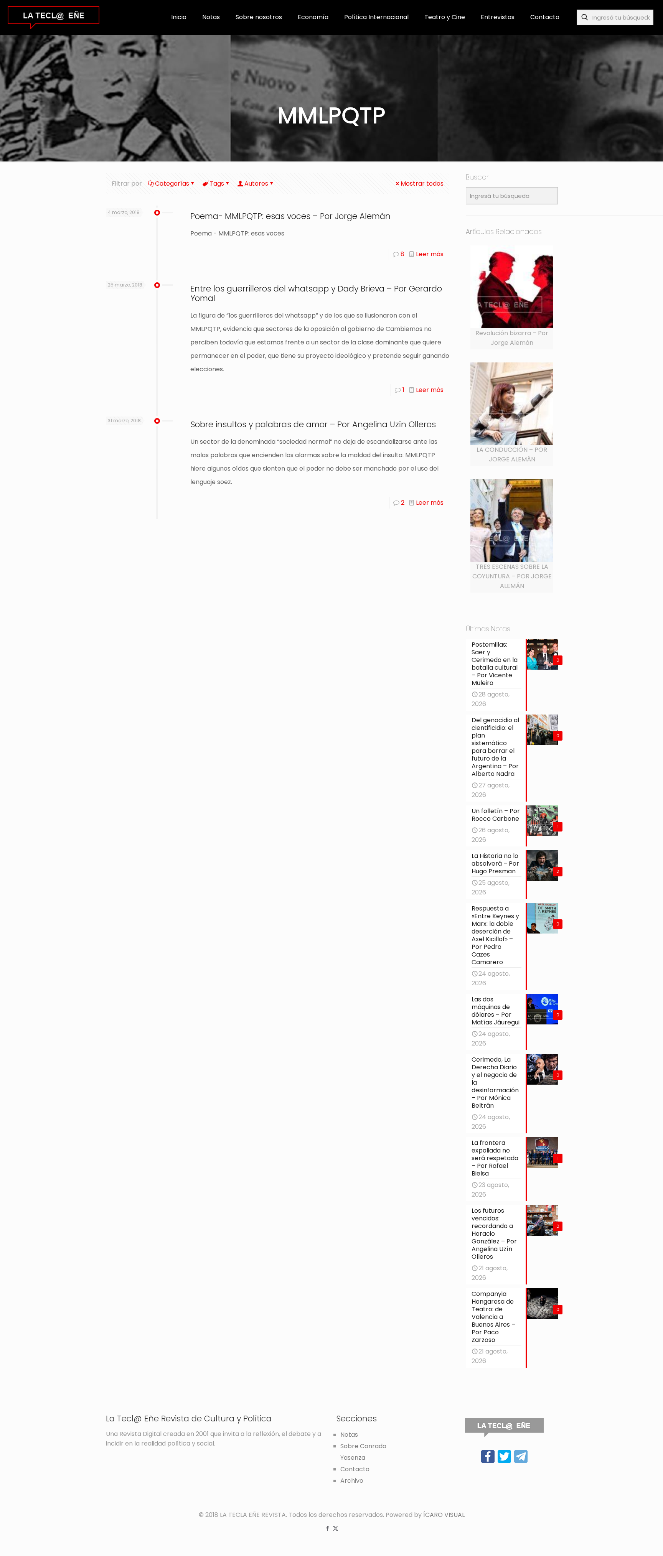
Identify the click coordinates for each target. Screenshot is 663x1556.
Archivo (351, 1480)
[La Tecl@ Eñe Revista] (53, 17)
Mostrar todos (422, 183)
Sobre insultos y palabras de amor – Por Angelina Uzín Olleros (313, 424)
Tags (216, 183)
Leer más (430, 254)
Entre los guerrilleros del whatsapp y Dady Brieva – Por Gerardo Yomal (316, 293)
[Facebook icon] (327, 1528)
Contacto (354, 1469)
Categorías (172, 183)
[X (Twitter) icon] (335, 1528)
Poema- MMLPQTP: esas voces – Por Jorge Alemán (290, 216)
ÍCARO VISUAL (444, 1514)
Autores (256, 183)
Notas (349, 1434)
